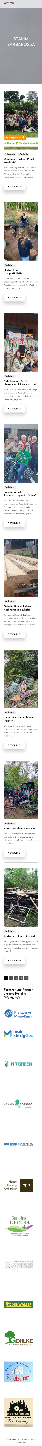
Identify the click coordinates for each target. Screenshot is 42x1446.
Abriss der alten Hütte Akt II (20, 828)
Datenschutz (21, 1443)
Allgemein (10, 154)
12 (21, 978)
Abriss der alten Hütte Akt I (20, 936)
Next (26, 978)
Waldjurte (23, 154)
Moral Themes (30, 1439)
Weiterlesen (14, 187)
